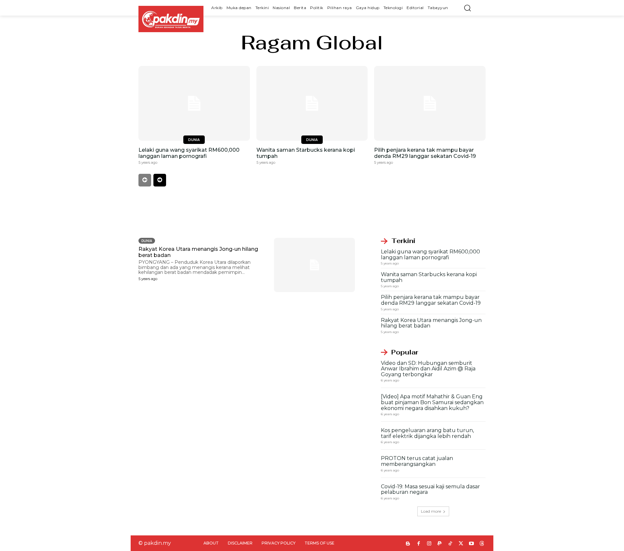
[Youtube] (471, 544)
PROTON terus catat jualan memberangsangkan (417, 461)
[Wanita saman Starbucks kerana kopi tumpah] (312, 103)
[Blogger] (408, 544)
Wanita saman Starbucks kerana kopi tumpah (429, 277)
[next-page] (159, 180)
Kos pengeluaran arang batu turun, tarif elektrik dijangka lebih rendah (427, 433)
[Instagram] (429, 544)
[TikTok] (450, 544)
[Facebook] (418, 544)
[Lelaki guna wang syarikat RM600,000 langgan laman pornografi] (194, 103)
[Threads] (482, 544)
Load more (431, 511)
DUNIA (194, 139)
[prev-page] (144, 180)
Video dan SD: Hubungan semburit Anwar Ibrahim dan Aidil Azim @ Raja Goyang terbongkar (428, 369)
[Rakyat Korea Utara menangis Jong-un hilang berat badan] (314, 265)
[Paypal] (440, 544)
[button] (467, 8)
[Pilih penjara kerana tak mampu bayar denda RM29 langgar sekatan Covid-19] (430, 103)
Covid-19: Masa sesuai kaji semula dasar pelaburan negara (430, 489)
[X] (461, 544)
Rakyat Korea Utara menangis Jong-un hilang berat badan (431, 323)
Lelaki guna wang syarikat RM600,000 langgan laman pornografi (189, 153)
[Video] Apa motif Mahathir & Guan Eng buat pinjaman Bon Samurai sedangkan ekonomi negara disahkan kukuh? (432, 402)
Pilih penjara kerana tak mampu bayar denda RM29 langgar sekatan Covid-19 (425, 153)
